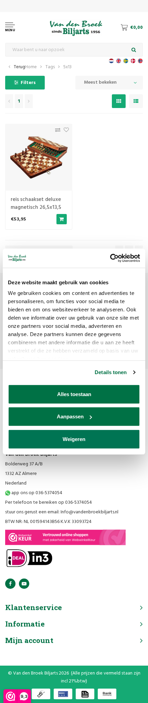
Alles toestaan (74, 394)
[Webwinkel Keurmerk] (65, 537)
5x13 (67, 67)
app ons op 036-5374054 (36, 493)
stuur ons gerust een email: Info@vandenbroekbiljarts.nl (61, 512)
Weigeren (74, 439)
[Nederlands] (111, 60)
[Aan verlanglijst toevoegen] (64, 131)
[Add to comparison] (56, 131)
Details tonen (111, 372)
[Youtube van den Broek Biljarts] (24, 584)
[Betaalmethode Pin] (63, 694)
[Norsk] (140, 60)
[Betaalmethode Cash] (41, 694)
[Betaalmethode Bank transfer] (107, 694)
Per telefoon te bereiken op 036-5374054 (48, 503)
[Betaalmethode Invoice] (85, 694)
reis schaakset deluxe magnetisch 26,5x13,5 (36, 203)
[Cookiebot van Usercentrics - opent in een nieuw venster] (110, 258)
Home (31, 67)
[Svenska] (125, 60)
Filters (28, 83)
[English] (118, 60)
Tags (50, 67)
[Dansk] (133, 60)
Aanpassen (70, 416)
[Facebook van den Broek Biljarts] (10, 584)
